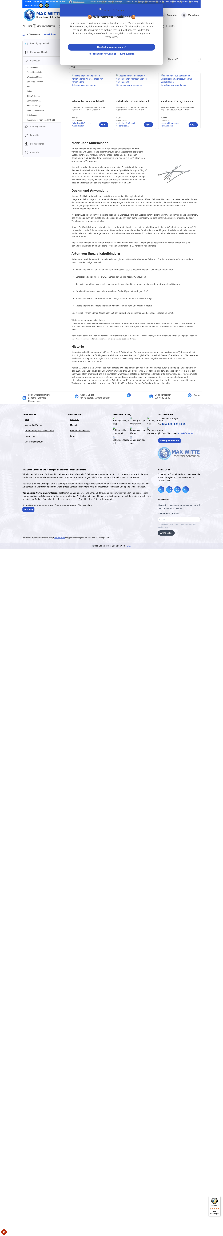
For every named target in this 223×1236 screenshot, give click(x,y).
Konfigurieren (127, 54)
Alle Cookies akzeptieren (110, 47)
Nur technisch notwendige (102, 54)
